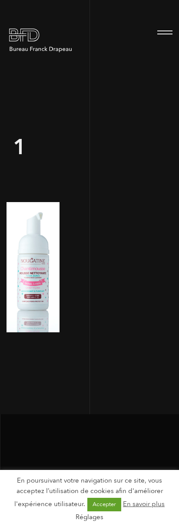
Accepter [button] (104, 504)
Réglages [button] (89, 517)
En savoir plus (144, 504)
